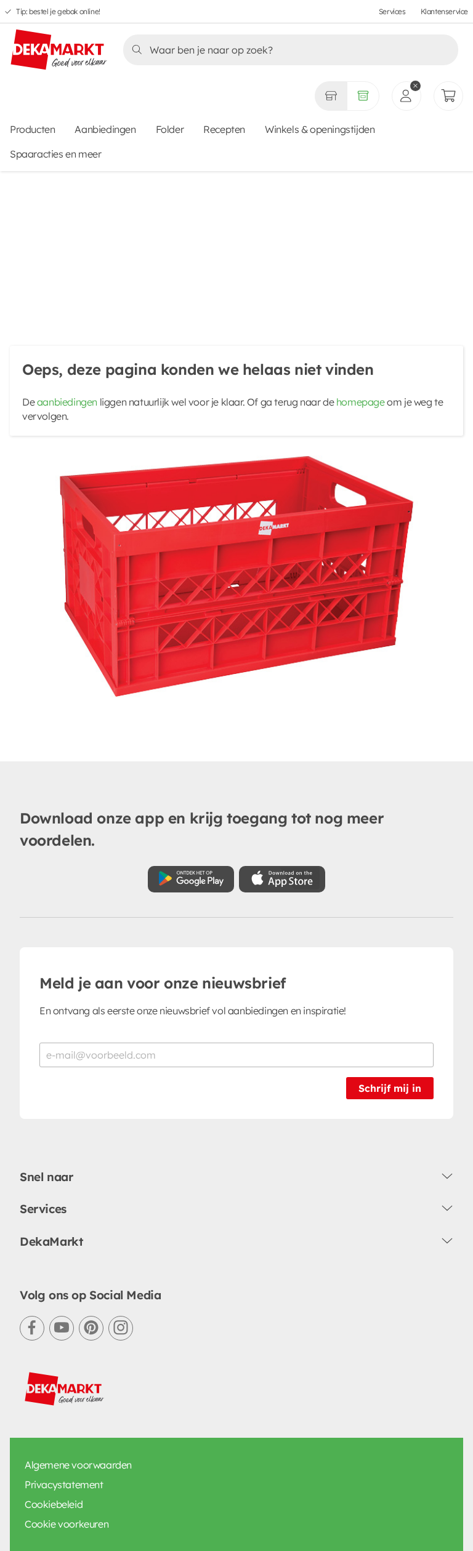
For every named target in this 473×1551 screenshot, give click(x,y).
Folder (170, 129)
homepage (360, 402)
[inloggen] (406, 96)
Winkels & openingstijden (319, 129)
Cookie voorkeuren (66, 1524)
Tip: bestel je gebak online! (58, 11)
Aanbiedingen (105, 129)
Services (392, 11)
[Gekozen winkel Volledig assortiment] (331, 96)
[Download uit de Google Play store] (191, 879)
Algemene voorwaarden (78, 1465)
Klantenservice (444, 11)
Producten (32, 129)
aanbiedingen (67, 402)
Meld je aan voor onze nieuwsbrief (162, 983)
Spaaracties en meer (55, 154)
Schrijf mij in (389, 1088)
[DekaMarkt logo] (59, 50)
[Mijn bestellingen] (448, 96)
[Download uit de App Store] (282, 879)
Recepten (224, 129)
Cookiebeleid (54, 1504)
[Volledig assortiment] (363, 96)
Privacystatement (64, 1484)
